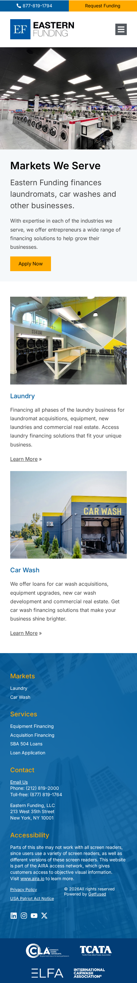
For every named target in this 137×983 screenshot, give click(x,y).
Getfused (97, 894)
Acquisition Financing (32, 735)
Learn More (24, 459)
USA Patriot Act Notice (32, 898)
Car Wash (20, 697)
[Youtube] (34, 915)
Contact (22, 770)
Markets (22, 676)
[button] (121, 29)
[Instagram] (23, 915)
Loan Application (27, 752)
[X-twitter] (44, 915)
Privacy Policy (23, 889)
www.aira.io (32, 878)
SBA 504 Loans (26, 743)
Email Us (19, 782)
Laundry (18, 688)
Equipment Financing (32, 726)
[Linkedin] (13, 915)
